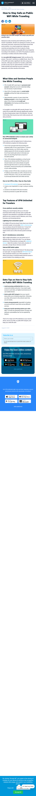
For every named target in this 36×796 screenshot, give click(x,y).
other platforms (18, 369)
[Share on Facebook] (2, 21)
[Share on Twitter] (6, 21)
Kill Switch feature (27, 251)
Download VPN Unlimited (11, 184)
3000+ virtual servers (26, 225)
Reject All (10, 788)
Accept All (18, 792)
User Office (27, 3)
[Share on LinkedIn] (9, 21)
